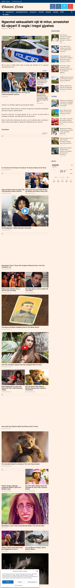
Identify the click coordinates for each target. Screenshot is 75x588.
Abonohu (70, 4)
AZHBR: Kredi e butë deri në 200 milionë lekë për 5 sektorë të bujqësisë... (66, 78)
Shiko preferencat (32, 582)
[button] (37, 571)
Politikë (41, 12)
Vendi (54, 96)
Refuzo (20, 582)
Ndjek (58, 4)
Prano (7, 582)
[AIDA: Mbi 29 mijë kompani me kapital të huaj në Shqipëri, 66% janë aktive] (55, 49)
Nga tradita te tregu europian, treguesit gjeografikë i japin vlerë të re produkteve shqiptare (66, 69)
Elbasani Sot (10, 12)
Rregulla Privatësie (18, 585)
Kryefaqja (3, 18)
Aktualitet (33, 12)
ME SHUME (6, 14)
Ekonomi (48, 12)
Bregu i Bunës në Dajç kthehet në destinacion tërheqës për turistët (66, 111)
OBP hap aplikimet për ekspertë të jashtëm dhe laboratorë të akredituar (66, 87)
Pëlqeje (52, 4)
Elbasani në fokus (22, 12)
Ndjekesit (64, 4)
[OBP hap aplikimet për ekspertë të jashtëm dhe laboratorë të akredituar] (55, 88)
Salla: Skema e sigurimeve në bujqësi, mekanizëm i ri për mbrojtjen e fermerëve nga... (66, 38)
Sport (62, 12)
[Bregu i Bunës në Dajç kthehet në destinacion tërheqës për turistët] (55, 113)
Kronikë (55, 12)
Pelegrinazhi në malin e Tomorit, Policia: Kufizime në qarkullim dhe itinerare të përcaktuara (66, 151)
